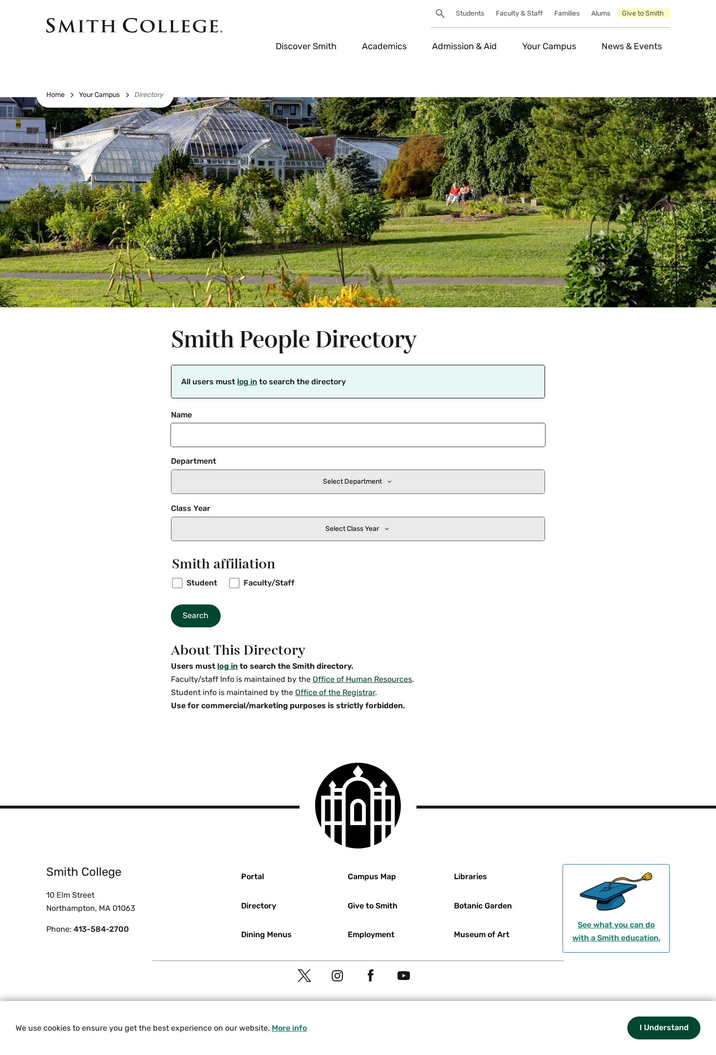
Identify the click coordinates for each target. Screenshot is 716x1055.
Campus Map (372, 876)
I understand (664, 1027)
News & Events (632, 46)
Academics (384, 46)
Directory (149, 95)
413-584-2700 (101, 929)
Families (567, 13)
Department (193, 461)
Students (470, 13)
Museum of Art (481, 934)
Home (55, 95)
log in (247, 381)
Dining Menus (266, 934)
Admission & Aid (464, 46)
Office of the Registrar (335, 692)
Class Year (190, 508)
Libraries (470, 876)
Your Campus (549, 46)
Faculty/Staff (269, 582)
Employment (371, 934)
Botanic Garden (483, 905)
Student (202, 582)
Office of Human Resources (362, 679)
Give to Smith (643, 13)
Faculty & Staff (519, 13)
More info (289, 1028)
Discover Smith (306, 46)
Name (181, 414)
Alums (600, 13)
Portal (252, 876)
